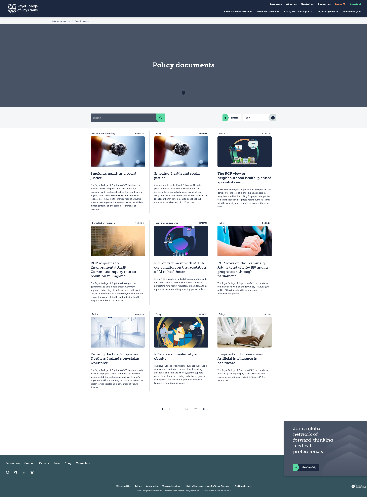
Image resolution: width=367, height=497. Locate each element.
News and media (267, 11)
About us (291, 4)
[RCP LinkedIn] (24, 472)
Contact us (307, 4)
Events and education (236, 11)
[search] (160, 118)
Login (338, 4)
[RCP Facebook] (16, 472)
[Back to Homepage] (21, 8)
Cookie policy (152, 486)
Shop (68, 463)
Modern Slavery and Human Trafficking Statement (208, 486)
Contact (29, 463)
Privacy (138, 486)
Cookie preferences (243, 486)
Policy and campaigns (297, 11)
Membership (350, 11)
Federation (13, 463)
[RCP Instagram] (7, 472)
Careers (44, 463)
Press (56, 463)
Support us (324, 4)
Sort (248, 117)
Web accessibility (123, 486)
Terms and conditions (171, 486)
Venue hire (83, 463)
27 (195, 409)
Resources (276, 4)
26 (186, 409)
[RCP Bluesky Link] (32, 472)
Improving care (326, 11)
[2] (203, 409)
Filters (234, 117)
